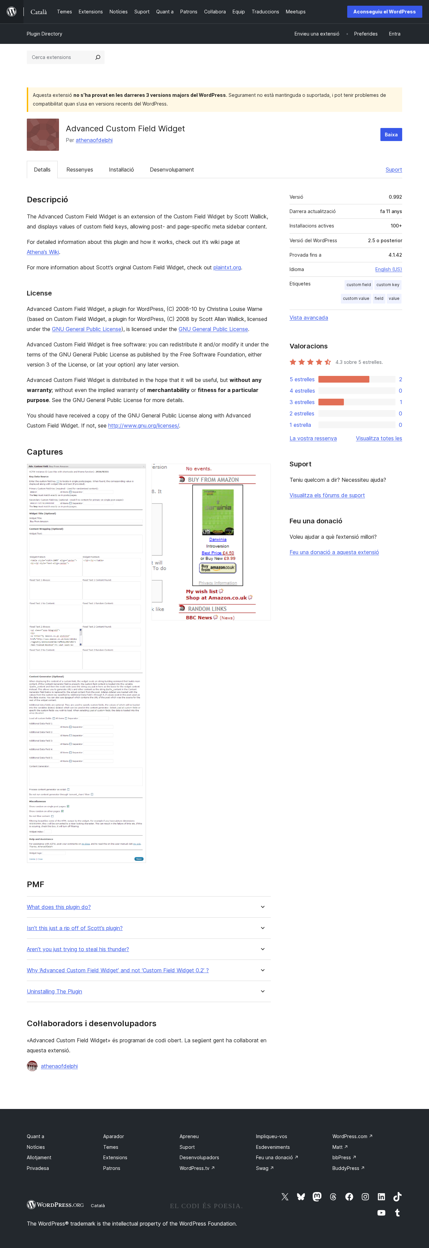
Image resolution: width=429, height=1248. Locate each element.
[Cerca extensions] (98, 57)
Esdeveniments (273, 1147)
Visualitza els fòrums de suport (327, 495)
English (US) (388, 269)
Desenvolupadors (199, 1157)
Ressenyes (79, 169)
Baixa (391, 134)
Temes (110, 1147)
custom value (356, 298)
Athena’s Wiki (43, 252)
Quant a (35, 1136)
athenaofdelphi (94, 140)
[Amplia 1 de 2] (137, 472)
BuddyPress (348, 1168)
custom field (359, 284)
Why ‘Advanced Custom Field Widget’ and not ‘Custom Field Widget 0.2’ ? (118, 970)
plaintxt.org (227, 267)
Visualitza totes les (379, 438)
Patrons (111, 1168)
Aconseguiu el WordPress (385, 11)
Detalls (42, 169)
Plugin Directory (44, 34)
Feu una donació (277, 1157)
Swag (265, 1168)
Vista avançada (309, 317)
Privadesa (38, 1168)
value (394, 298)
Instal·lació (121, 169)
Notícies (36, 1147)
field (379, 298)
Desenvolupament (172, 169)
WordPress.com (352, 1136)
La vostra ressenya (313, 438)
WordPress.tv (197, 1168)
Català (98, 1205)
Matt (340, 1147)
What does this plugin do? (59, 907)
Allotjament (39, 1157)
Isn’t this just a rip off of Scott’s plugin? (75, 928)
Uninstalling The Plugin (54, 991)
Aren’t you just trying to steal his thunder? (78, 949)
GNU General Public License (86, 329)
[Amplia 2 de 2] (261, 472)
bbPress (344, 1157)
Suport (394, 169)
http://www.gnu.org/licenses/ (143, 425)
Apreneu (189, 1136)
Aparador (113, 1136)
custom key (388, 284)
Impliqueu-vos (271, 1136)
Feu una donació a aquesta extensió (334, 552)
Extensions (115, 1157)
